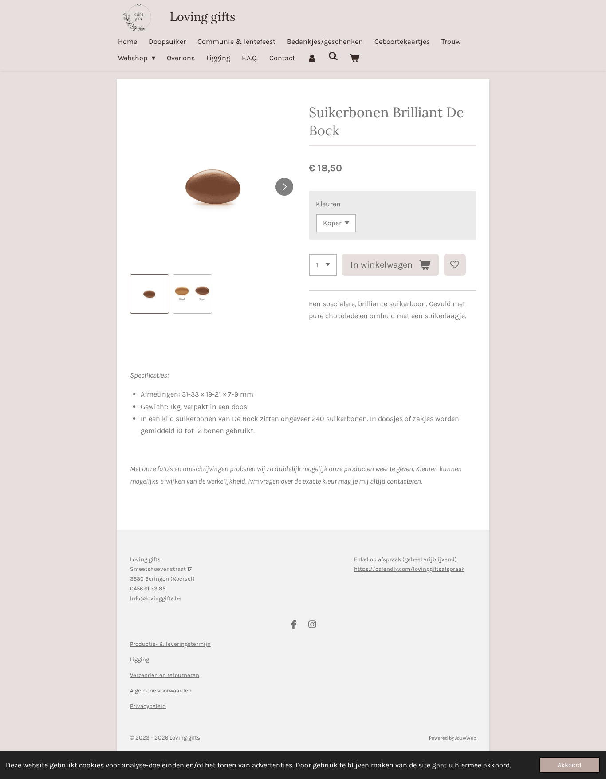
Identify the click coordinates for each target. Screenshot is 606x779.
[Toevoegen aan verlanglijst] (455, 265)
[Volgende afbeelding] (284, 187)
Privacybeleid (148, 706)
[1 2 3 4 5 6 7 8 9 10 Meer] (323, 265)
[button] (149, 293)
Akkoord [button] (570, 765)
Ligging (139, 659)
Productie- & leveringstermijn (170, 644)
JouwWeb (465, 738)
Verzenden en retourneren (164, 675)
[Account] (311, 58)
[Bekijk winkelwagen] (354, 58)
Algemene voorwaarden (161, 690)
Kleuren (328, 204)
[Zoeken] (333, 56)
